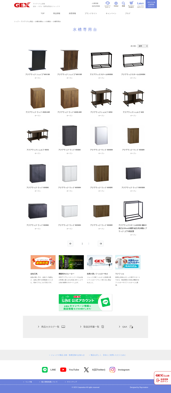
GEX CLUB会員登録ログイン (151, 5)
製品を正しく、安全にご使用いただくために (108, 355)
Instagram (124, 369)
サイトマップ (72, 382)
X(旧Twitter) (98, 369)
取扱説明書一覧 (91, 327)
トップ (16, 21)
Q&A (124, 327)
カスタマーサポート (108, 6)
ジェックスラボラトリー (140, 6)
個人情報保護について (49, 382)
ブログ (127, 13)
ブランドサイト (91, 13)
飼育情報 (72, 13)
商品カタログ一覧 (50, 327)
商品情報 (56, 13)
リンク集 (28, 382)
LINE (53, 369)
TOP (42, 13)
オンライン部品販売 (131, 6)
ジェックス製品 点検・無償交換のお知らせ (68, 355)
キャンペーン (111, 13)
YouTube (74, 369)
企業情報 (95, 3)
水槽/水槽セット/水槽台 (43, 21)
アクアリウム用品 (27, 21)
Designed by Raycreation (139, 387)
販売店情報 (96, 6)
